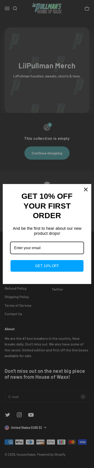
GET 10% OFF (47, 266)
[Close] (85, 189)
